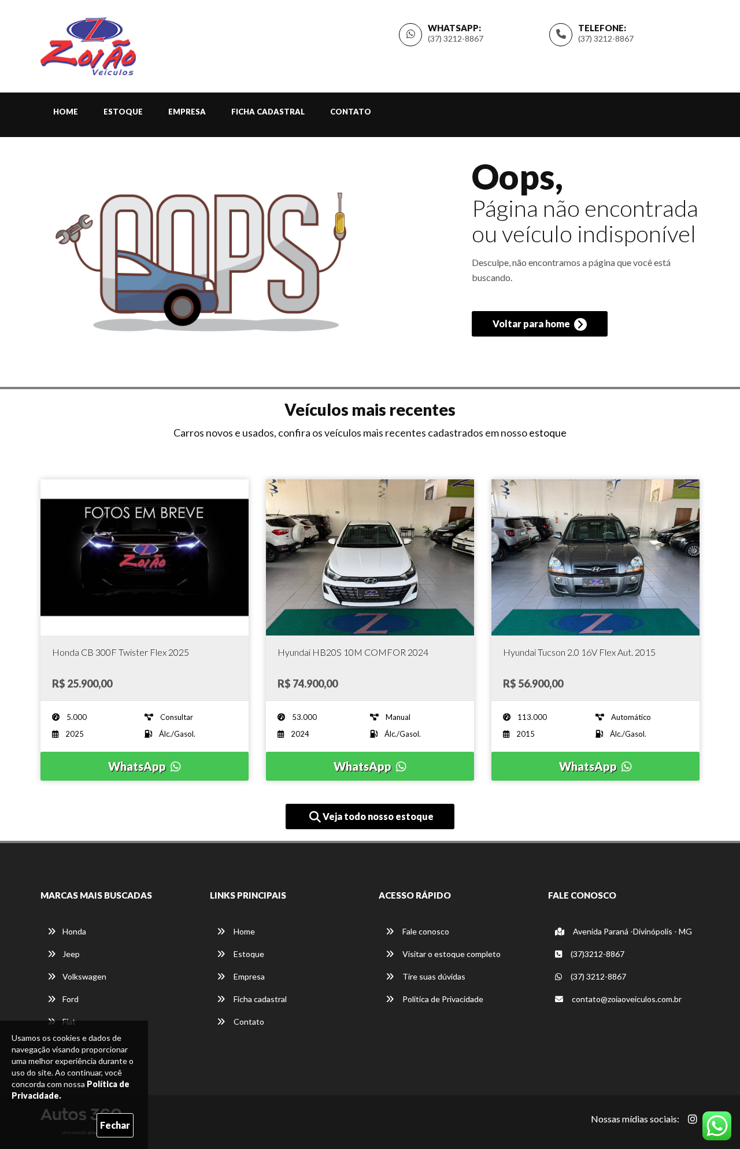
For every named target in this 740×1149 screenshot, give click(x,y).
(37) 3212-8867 (606, 38)
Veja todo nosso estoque (377, 816)
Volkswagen (84, 976)
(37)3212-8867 (596, 954)
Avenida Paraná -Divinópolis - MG (631, 931)
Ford (70, 999)
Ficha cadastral (268, 111)
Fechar (115, 1125)
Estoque (123, 111)
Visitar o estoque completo (451, 954)
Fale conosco (425, 931)
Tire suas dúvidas (433, 976)
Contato (350, 111)
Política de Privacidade (442, 999)
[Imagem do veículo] (144, 557)
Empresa (187, 111)
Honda (74, 931)
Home (65, 111)
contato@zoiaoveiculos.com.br (627, 999)
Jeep (71, 954)
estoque (548, 432)
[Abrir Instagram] (692, 1118)
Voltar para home (532, 323)
